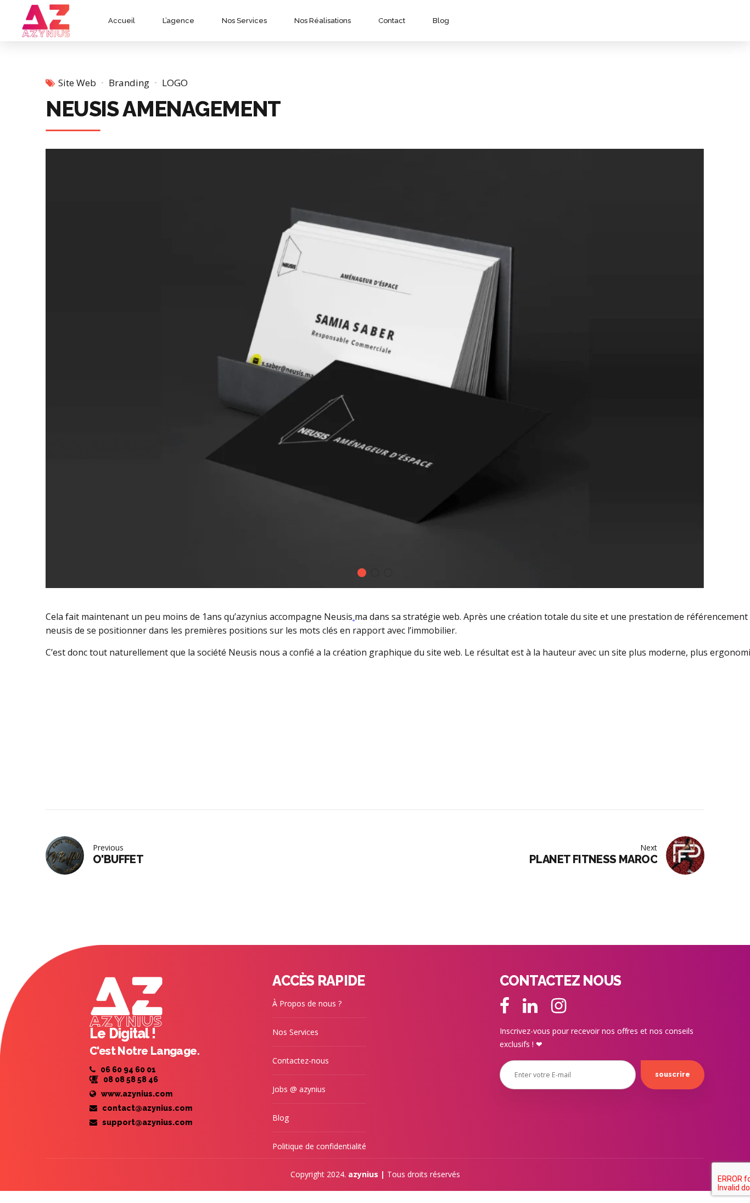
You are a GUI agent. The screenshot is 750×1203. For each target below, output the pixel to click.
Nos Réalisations (322, 20)
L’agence (178, 20)
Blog (441, 20)
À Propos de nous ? (307, 1003)
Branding (129, 82)
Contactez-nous (300, 1060)
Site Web (77, 82)
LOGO (175, 82)
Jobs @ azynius (299, 1089)
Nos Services (244, 20)
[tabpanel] (375, 368)
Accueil (121, 20)
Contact (391, 20)
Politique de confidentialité (319, 1146)
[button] (66, 368)
